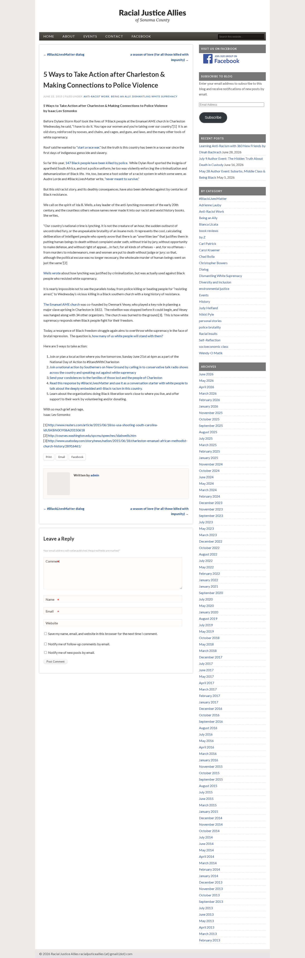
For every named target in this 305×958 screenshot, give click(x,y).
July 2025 (206, 438)
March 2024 (208, 490)
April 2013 (206, 927)
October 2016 (209, 715)
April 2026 (206, 387)
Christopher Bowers (213, 263)
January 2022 (208, 580)
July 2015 (206, 792)
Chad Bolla (207, 256)
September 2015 (211, 779)
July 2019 (206, 625)
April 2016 (206, 747)
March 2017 (208, 689)
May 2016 (206, 741)
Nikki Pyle (206, 314)
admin (94, 475)
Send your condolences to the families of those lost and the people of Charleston (106, 378)
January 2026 (208, 406)
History (204, 301)
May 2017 (206, 676)
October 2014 (209, 831)
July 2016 (206, 734)
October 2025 (209, 419)
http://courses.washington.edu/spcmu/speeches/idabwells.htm (92, 435)
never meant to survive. (122, 179)
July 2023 (206, 522)
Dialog (204, 269)
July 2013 (206, 908)
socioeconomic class (213, 346)
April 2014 (206, 856)
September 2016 (211, 721)
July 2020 (206, 599)
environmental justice (214, 288)
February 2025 (209, 451)
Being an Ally (121, 96)
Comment (53, 562)
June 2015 (206, 799)
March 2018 (208, 651)
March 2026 (208, 393)
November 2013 (211, 889)
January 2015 (208, 811)
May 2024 (206, 483)
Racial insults (208, 334)
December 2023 (210, 503)
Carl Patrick (207, 243)
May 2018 (206, 644)
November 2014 (211, 824)
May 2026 (206, 380)
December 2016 (210, 708)
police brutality (210, 327)
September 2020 (211, 593)
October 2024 (209, 470)
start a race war (88, 147)
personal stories (210, 321)
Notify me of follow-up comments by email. (79, 644)
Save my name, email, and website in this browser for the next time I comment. (102, 634)
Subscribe (213, 117)
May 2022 (206, 567)
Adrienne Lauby (210, 205)
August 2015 (208, 786)
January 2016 (208, 760)
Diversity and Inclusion (215, 282)
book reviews (208, 231)
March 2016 (208, 753)
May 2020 (206, 606)
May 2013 (206, 921)
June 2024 (206, 477)
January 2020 (208, 612)
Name (52, 600)
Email (52, 612)
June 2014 (206, 844)
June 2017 (206, 670)
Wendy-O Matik (211, 353)
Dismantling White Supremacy (154, 96)
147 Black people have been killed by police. (96, 163)
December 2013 (210, 882)
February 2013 (209, 940)
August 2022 (208, 554)
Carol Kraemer (209, 250)
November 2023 (211, 509)
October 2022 (209, 548)
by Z (202, 237)
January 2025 (208, 458)
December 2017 (210, 657)
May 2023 (206, 528)
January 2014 (208, 876)
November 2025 (211, 413)
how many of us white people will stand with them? (127, 336)
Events (90, 36)
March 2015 (208, 805)
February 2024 (209, 496)
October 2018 (209, 638)
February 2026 (209, 400)
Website (52, 623)
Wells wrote (52, 273)
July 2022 (206, 561)
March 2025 (208, 445)
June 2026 (206, 374)
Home (48, 36)
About (68, 36)
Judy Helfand (208, 308)
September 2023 (211, 515)
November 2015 (211, 766)
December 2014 (210, 818)
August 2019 (208, 618)
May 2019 (206, 631)
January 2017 (208, 702)
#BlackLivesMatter (213, 198)
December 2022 (210, 541)
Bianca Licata (208, 224)
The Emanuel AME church (61, 304)
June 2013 (206, 914)
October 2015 (209, 773)
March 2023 (208, 535)
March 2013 (208, 934)
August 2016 (208, 728)
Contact (114, 36)
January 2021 (208, 586)
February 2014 (209, 869)
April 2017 (206, 683)
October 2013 (209, 895)
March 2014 (208, 863)
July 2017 (206, 663)
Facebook (141, 36)
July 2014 (206, 837)
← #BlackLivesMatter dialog (63, 54)
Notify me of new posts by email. (71, 652)
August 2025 (208, 432)
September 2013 (211, 901)
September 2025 (211, 425)
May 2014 (206, 850)
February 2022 (209, 573)
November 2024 (211, 464)
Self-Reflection (209, 340)
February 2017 (209, 696)
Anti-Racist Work (97, 96)
